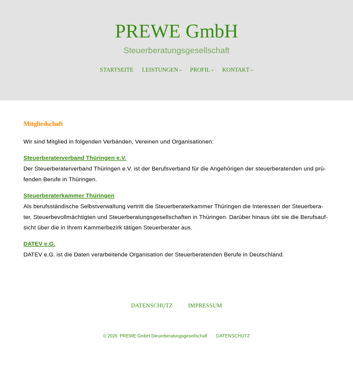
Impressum (205, 305)
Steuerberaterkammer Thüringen (68, 195)
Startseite (116, 69)
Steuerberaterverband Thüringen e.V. (74, 158)
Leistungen (160, 69)
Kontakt (236, 69)
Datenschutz (152, 305)
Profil (200, 69)
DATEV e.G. (39, 243)
